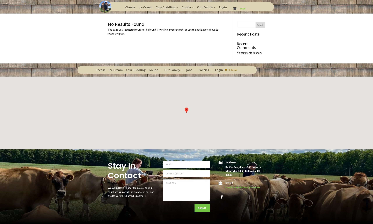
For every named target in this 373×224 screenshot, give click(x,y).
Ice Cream (146, 7)
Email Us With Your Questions (242, 187)
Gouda (186, 7)
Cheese (130, 7)
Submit (202, 208)
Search (260, 25)
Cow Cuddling (165, 7)
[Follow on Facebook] (222, 197)
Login (223, 7)
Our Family (205, 7)
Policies (203, 70)
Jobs (189, 70)
